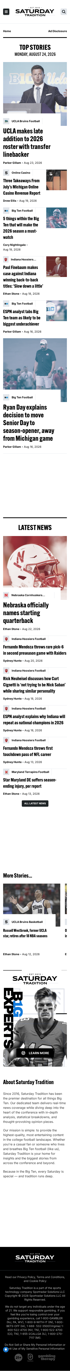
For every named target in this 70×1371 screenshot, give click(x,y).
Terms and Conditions (50, 1277)
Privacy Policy (26, 1277)
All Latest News (35, 803)
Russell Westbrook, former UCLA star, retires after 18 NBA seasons (25, 933)
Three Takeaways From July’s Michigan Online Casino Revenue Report (21, 187)
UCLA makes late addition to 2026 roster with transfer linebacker (26, 142)
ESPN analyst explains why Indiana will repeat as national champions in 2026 (34, 719)
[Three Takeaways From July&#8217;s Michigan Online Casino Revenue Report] (56, 180)
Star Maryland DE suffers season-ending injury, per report (29, 783)
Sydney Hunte (12, 660)
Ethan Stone (11, 293)
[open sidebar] (6, 12)
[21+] (19, 1357)
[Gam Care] (30, 1357)
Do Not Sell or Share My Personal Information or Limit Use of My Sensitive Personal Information (35, 1346)
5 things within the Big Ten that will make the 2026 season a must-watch (21, 228)
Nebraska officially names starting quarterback (25, 612)
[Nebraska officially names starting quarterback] (35, 568)
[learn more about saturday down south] (35, 1014)
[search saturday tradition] (64, 12)
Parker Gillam (12, 162)
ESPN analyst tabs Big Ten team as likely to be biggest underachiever (21, 317)
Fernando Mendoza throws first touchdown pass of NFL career (28, 751)
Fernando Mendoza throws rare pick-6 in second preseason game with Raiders (34, 650)
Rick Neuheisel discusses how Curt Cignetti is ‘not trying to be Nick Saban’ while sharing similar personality (34, 684)
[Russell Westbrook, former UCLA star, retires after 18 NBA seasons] (31, 905)
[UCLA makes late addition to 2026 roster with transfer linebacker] (35, 94)
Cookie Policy (37, 1281)
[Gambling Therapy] (46, 1357)
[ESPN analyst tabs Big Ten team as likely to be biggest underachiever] (56, 310)
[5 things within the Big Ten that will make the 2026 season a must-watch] (56, 218)
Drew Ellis (9, 200)
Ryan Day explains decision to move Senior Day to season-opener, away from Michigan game (28, 422)
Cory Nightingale (14, 244)
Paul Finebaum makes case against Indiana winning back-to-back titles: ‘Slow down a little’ (23, 276)
